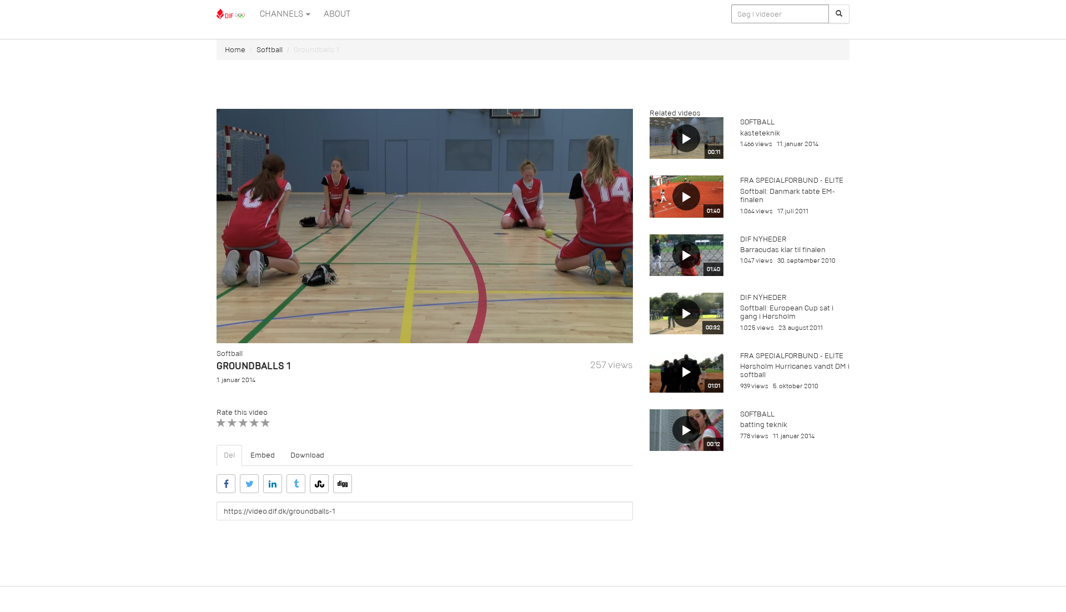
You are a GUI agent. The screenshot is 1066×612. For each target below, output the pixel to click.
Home (235, 49)
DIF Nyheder (763, 239)
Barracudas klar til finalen (783, 249)
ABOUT (337, 14)
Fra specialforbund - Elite (791, 180)
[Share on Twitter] (249, 483)
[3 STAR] (243, 423)
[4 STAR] (254, 423)
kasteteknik (760, 133)
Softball (270, 49)
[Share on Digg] (342, 483)
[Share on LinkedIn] (272, 483)
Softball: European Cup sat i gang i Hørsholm (786, 312)
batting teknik (763, 424)
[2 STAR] (232, 423)
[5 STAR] (265, 423)
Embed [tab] (262, 455)
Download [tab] (307, 455)
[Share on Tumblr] (295, 483)
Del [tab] (229, 455)
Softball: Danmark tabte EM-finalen (787, 195)
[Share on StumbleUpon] (319, 483)
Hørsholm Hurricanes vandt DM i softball (794, 370)
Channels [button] (282, 14)
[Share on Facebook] (226, 483)
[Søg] (838, 13)
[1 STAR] (221, 423)
